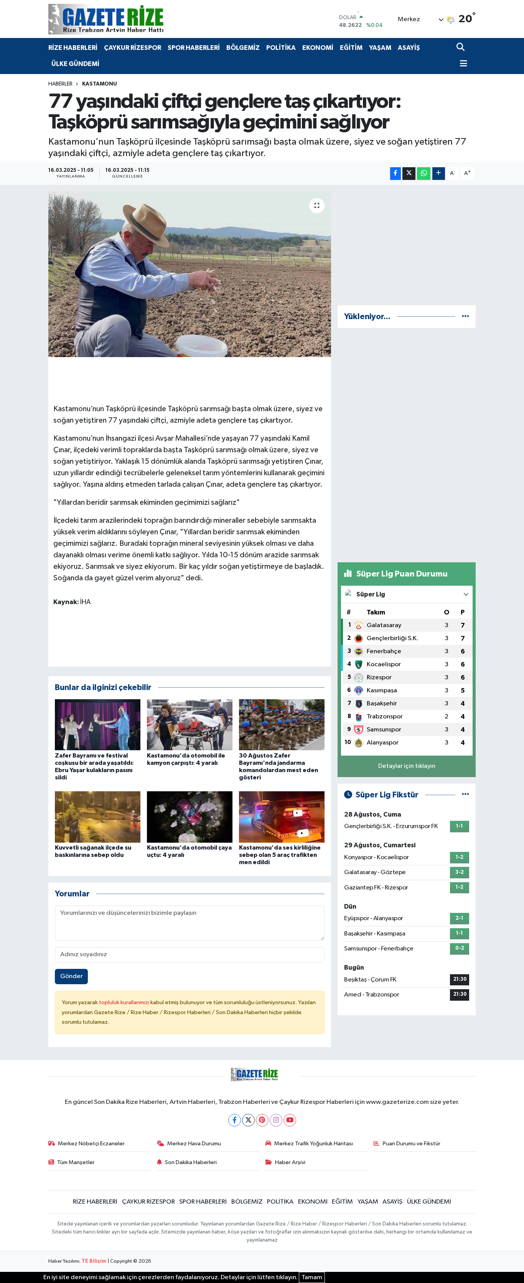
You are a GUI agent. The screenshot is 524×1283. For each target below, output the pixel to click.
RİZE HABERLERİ (72, 47)
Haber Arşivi (290, 1162)
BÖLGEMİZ (243, 47)
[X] (248, 1120)
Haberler (60, 84)
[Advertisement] (407, 245)
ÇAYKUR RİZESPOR (132, 47)
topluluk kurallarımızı (124, 1002)
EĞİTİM (351, 47)
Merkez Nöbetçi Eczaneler (91, 1143)
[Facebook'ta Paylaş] (395, 173)
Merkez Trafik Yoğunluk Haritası (313, 1143)
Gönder (71, 976)
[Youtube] (289, 1120)
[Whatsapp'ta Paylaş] (423, 173)
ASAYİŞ (409, 47)
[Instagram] (276, 1120)
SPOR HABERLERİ (194, 47)
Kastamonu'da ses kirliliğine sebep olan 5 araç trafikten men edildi (280, 855)
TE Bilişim (94, 1261)
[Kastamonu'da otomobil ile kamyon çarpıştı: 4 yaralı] (189, 724)
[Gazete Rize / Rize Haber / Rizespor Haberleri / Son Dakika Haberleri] (125, 19)
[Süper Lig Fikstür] (465, 795)
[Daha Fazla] (438, 173)
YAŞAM (380, 47)
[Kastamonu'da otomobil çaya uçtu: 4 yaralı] (189, 817)
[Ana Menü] (461, 64)
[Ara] (461, 48)
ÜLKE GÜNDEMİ (75, 64)
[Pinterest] (262, 1120)
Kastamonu (99, 84)
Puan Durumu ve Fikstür (411, 1143)
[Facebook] (234, 1120)
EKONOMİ (317, 47)
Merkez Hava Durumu (194, 1143)
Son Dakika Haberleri (191, 1162)
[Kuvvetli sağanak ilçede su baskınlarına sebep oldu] (97, 817)
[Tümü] (465, 316)
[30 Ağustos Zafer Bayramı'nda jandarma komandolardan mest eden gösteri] (282, 724)
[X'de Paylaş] (408, 173)
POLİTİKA (281, 47)
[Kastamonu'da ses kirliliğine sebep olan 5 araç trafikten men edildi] (282, 817)
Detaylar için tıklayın (406, 766)
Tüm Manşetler (76, 1162)
